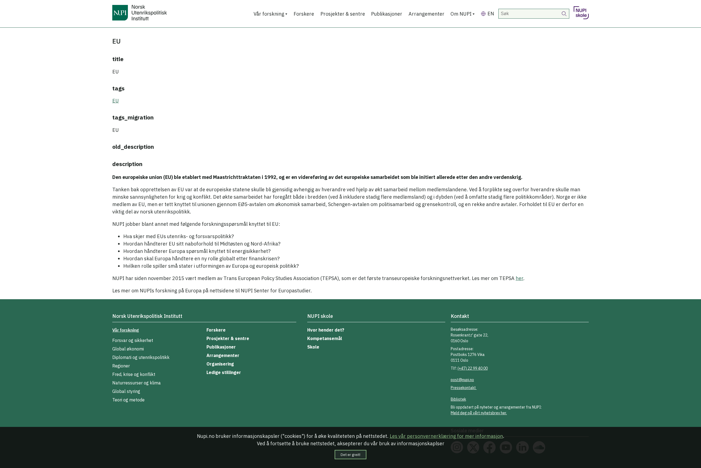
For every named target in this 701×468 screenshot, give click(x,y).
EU (115, 101)
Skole (313, 347)
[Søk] (564, 13)
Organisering (220, 364)
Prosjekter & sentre (342, 14)
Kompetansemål (324, 338)
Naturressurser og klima (136, 383)
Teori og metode (128, 400)
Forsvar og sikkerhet (132, 340)
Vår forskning (269, 14)
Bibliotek (458, 399)
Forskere (304, 14)
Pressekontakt (464, 387)
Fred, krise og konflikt (133, 374)
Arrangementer (426, 14)
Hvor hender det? (325, 330)
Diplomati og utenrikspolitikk (140, 357)
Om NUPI (461, 14)
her (519, 278)
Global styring (126, 391)
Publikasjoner (386, 14)
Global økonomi (128, 349)
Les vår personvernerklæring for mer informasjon (446, 436)
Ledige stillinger (223, 372)
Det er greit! (350, 454)
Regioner (121, 366)
